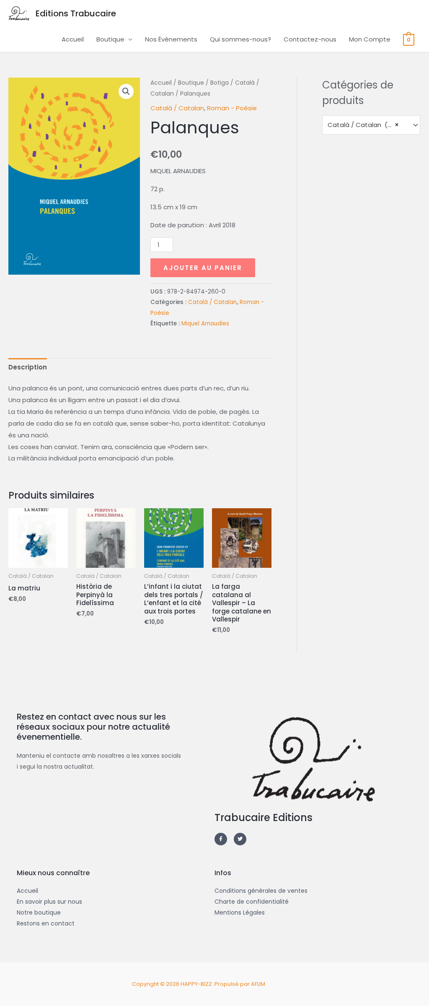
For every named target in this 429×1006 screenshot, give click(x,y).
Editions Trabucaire (76, 13)
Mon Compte (369, 39)
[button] (126, 91)
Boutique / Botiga (203, 83)
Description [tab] (27, 367)
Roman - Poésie (232, 108)
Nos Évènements (171, 39)
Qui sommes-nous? (240, 39)
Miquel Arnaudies (205, 324)
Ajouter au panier (202, 267)
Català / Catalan (177, 108)
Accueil (73, 39)
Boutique (110, 39)
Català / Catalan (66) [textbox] (363, 125)
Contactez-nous (310, 39)
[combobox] (371, 125)
